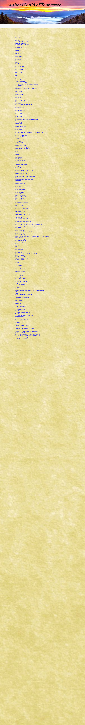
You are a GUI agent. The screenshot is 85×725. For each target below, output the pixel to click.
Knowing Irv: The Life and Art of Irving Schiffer (24, 170)
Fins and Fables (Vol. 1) (20, 123)
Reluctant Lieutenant (19, 249)
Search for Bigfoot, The (20, 268)
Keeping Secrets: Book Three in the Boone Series (25, 166)
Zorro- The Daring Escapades (21, 338)
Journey (17, 163)
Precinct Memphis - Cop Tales (21, 239)
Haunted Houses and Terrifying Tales (22, 148)
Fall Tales (17, 111)
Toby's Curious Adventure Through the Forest (24, 299)
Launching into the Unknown (21, 173)
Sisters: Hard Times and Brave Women (23, 269)
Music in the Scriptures (19, 204)
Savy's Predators (18, 265)
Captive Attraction (18, 72)
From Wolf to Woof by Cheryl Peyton (22, 135)
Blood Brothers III (18, 60)
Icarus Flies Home (19, 155)
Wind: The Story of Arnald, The (21, 319)
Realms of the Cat (19, 247)
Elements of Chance (19, 106)
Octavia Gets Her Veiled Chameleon (22, 214)
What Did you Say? (19, 310)
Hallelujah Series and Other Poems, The (23, 144)
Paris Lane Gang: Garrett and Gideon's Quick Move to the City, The (28, 224)
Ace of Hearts (18, 37)
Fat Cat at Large (18, 113)
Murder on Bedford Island (20, 195)
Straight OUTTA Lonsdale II (20, 284)
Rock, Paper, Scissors (19, 255)
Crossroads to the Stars (20, 87)
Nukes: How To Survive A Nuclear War (22, 212)
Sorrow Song (18, 277)
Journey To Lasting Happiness (21, 164)
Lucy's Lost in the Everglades (21, 177)
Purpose (17, 243)
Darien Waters (18, 90)
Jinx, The (17, 161)
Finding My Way (18, 122)
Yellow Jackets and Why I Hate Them (22, 325)
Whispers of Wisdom (19, 316)
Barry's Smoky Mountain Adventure (22, 44)
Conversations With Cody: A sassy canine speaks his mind (26, 84)
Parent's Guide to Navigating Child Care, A (23, 221)
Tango (16, 293)
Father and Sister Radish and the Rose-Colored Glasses (26, 119)
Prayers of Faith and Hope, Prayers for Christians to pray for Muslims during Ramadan (32, 236)
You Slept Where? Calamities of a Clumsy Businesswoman (27, 329)
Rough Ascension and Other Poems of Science (24, 256)
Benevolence (18, 49)
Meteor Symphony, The (20, 183)
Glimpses (17, 138)
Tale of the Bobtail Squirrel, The (21, 291)
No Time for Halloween (19, 209)
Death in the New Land (19, 98)
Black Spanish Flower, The (20, 54)
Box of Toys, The (18, 63)
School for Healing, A (19, 266)
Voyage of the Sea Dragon (20, 306)
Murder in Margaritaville (20, 189)
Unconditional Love (19, 302)
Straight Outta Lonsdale (20, 283)
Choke (16, 75)
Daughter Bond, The (19, 92)
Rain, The (17, 246)
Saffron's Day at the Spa (20, 259)
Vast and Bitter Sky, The (20, 304)
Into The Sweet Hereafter (20, 160)
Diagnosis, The (18, 103)
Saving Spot (17, 262)
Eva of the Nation (18, 109)
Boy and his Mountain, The (20, 65)
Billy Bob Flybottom (19, 50)
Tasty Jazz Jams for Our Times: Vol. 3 (22, 297)
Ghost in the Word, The (20, 136)
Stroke (16, 285)
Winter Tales (17, 321)
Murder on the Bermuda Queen (21, 196)
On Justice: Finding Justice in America (22, 218)
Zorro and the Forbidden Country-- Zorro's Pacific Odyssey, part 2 (28, 335)
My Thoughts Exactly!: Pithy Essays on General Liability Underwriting (28, 207)
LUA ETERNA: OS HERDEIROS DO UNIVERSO (25, 176)
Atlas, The (17, 40)
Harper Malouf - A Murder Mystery (22, 147)
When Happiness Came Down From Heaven (24, 315)
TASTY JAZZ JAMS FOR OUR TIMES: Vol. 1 (24, 294)
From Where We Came (20, 133)
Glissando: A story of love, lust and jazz (23, 139)
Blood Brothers (18, 57)
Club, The (17, 78)
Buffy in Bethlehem (19, 69)
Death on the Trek (18, 101)
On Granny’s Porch (19, 217)
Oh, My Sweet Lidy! (19, 215)
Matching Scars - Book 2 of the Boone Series (24, 179)
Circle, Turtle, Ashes (19, 76)
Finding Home (18, 120)
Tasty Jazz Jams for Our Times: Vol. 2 (22, 296)
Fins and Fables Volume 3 (20, 126)
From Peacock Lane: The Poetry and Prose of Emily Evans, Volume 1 (29, 132)
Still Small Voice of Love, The (21, 281)
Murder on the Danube (19, 198)
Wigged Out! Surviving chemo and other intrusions (25, 318)
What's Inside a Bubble (19, 313)
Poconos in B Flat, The (19, 230)
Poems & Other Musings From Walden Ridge (24, 231)
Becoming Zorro (18, 46)
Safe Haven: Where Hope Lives (21, 258)
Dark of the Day (18, 91)
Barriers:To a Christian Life (20, 43)
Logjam (16, 174)
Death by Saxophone (19, 97)
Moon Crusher (18, 186)
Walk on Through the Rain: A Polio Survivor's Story (25, 307)
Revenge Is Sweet (19, 250)
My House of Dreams (19, 205)
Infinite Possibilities (19, 158)
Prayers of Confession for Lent (21, 234)
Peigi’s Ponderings (19, 228)
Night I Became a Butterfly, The (21, 208)
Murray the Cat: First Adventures (21, 202)
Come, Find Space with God (21, 81)
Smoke (16, 274)
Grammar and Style (19, 142)
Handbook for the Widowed (20, 145)
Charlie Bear (17, 73)
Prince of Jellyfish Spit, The (20, 240)
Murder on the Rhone (19, 201)
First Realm (17, 128)
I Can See (17, 154)
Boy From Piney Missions (20, 66)
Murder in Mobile (18, 190)
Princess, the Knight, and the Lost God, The (24, 242)
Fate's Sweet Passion (19, 117)
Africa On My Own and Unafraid (21, 38)
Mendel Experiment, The (20, 182)
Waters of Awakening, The (20, 309)
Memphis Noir (18, 180)
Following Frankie (18, 129)
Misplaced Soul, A (18, 185)
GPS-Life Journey (18, 141)
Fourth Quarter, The (19, 130)
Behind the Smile (18, 47)
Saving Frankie (18, 261)
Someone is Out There (19, 275)
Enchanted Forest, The (19, 107)
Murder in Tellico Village (20, 193)
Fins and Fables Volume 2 (20, 125)
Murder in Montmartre (19, 192)
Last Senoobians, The (19, 171)
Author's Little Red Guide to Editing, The (23, 41)
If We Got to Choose (19, 157)
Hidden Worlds (18, 151)
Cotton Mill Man (18, 85)
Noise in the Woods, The (20, 211)
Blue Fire (17, 62)
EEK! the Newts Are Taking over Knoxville (23, 104)
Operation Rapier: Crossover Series (22, 220)
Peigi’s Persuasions (19, 227)
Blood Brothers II (18, 59)
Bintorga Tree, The (19, 52)
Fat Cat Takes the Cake (20, 116)
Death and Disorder (19, 95)
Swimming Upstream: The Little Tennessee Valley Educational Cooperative (30, 290)
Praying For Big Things (19, 237)
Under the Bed (18, 303)
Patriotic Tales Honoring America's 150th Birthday (25, 226)
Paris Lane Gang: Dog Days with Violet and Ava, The (25, 223)
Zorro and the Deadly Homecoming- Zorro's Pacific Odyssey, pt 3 (28, 334)
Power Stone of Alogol (19, 233)
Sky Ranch (17, 272)
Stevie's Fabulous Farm (20, 280)
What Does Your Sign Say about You (22, 312)
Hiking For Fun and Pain (20, 152)
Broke (16, 68)
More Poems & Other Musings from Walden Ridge (25, 187)
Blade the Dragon (18, 56)
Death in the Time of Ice (20, 100)
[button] (28, 26)
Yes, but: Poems (18, 326)
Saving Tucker (18, 264)
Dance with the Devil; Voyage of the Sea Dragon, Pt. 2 (26, 88)
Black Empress (18, 53)
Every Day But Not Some (20, 110)
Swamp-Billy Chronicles (20, 288)
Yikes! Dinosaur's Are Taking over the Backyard (24, 328)
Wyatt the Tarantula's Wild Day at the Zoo (23, 323)
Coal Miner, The (18, 79)
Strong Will (17, 287)
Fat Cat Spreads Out (19, 114)
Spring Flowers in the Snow (20, 278)
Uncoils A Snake (18, 300)
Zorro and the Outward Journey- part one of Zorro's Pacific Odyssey (28, 337)
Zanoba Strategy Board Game (21, 332)
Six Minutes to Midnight (20, 271)
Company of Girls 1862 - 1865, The (22, 82)
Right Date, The (18, 252)
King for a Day (18, 167)
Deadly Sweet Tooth (19, 94)
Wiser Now (17, 322)
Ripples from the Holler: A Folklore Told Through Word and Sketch (28, 253)
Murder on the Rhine (19, 199)
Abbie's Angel (18, 35)
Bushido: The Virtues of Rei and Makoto (23, 71)
